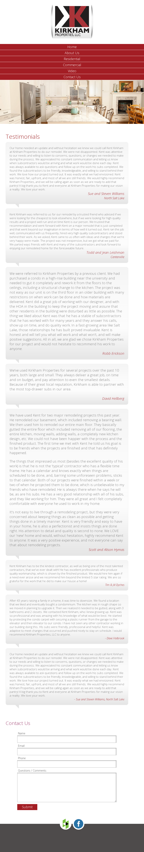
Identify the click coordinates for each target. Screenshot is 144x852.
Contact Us (72, 77)
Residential (72, 59)
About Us (72, 53)
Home (72, 47)
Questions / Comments (32, 770)
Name (21, 733)
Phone (22, 758)
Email (21, 745)
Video (72, 71)
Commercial (72, 65)
